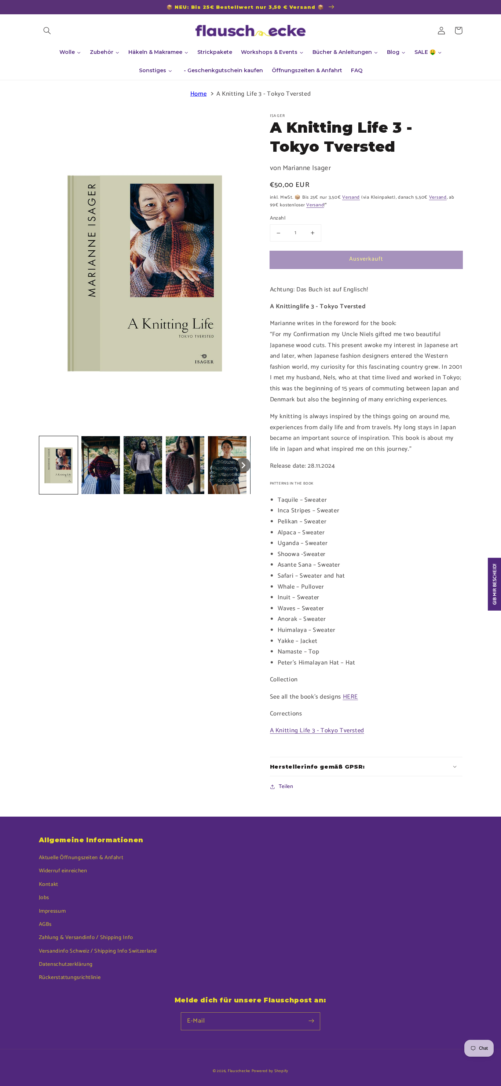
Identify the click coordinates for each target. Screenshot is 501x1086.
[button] (47, 30)
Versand (351, 197)
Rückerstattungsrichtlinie (70, 977)
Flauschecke (239, 1071)
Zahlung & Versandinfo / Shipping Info (86, 937)
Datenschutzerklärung (66, 964)
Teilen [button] (286, 786)
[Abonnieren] (311, 1021)
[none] (58, 465)
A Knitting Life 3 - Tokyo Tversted (263, 94)
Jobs (44, 897)
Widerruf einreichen (63, 870)
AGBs (45, 924)
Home (198, 94)
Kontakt (48, 884)
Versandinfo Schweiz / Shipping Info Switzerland (98, 951)
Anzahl (278, 218)
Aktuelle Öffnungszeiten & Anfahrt (81, 857)
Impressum (52, 911)
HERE (350, 697)
